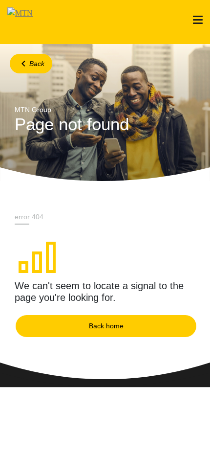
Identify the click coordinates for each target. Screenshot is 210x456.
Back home (106, 326)
